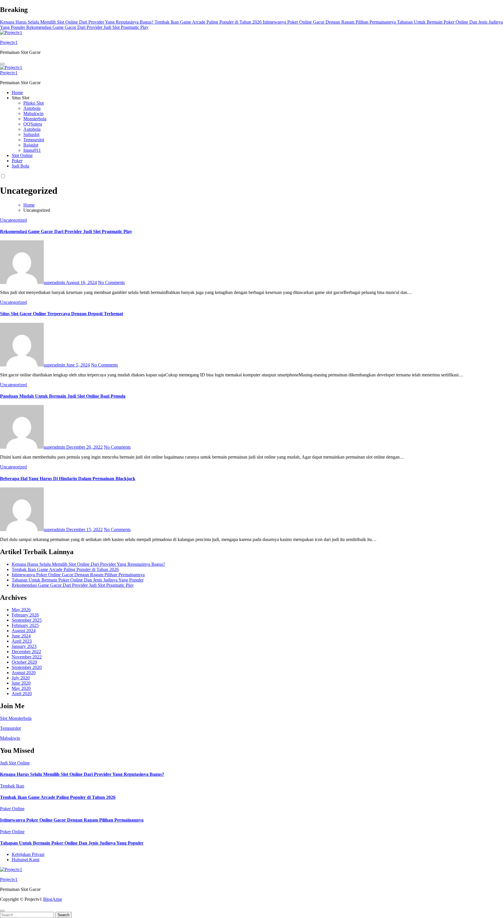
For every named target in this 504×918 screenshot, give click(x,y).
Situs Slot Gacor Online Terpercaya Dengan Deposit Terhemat (61, 313)
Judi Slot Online (15, 762)
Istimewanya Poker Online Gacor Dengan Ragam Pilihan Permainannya (78, 574)
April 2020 (22, 693)
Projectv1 (9, 42)
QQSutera (32, 123)
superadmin (55, 282)
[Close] (2, 911)
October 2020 (24, 662)
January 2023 (24, 646)
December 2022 (26, 651)
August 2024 (24, 630)
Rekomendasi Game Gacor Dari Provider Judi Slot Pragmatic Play (66, 231)
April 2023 (22, 641)
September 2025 (27, 620)
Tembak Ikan (12, 785)
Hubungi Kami (25, 859)
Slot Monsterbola (16, 718)
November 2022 (27, 656)
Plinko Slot (33, 103)
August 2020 (24, 672)
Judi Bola (20, 165)
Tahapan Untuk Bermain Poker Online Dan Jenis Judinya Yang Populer (78, 579)
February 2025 (25, 625)
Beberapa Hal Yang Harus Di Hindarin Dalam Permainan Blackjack (67, 478)
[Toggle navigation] (2, 64)
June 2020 (21, 683)
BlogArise (52, 899)
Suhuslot (31, 134)
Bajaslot (30, 144)
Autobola (32, 108)
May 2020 (21, 688)
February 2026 (25, 614)
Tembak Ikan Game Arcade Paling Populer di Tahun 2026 (65, 569)
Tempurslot (33, 139)
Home (17, 92)
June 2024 (21, 635)
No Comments (111, 282)
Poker (17, 160)
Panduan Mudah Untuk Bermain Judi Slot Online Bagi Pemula (62, 396)
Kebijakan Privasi (28, 854)
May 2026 (21, 609)
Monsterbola (34, 118)
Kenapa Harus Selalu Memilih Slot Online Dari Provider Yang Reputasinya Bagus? (88, 564)
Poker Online (12, 808)
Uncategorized (13, 220)
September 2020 (27, 667)
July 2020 (21, 677)
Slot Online (22, 155)
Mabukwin (33, 113)
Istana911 (32, 150)
